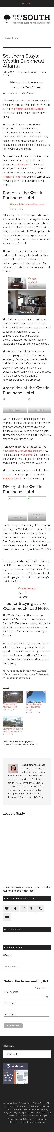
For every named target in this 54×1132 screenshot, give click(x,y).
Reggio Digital (39, 1103)
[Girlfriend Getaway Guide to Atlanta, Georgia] (36, 697)
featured (25, 745)
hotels (31, 742)
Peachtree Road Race (14, 176)
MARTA (22, 164)
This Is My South (27, 19)
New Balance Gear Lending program (22, 450)
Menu (29, 3)
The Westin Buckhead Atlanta (27, 108)
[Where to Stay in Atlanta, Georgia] (13, 697)
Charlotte (27, 454)
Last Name (9, 1014)
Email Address (26, 992)
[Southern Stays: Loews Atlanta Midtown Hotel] (13, 721)
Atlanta (41, 619)
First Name (9, 1003)
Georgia (23, 742)
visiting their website (27, 627)
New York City (43, 549)
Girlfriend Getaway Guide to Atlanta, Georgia (34, 707)
